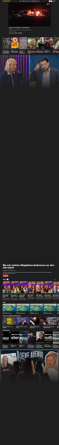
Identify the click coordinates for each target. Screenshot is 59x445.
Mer (38, 1)
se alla (55, 279)
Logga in (50, 1)
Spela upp (6, 275)
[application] (29, 14)
